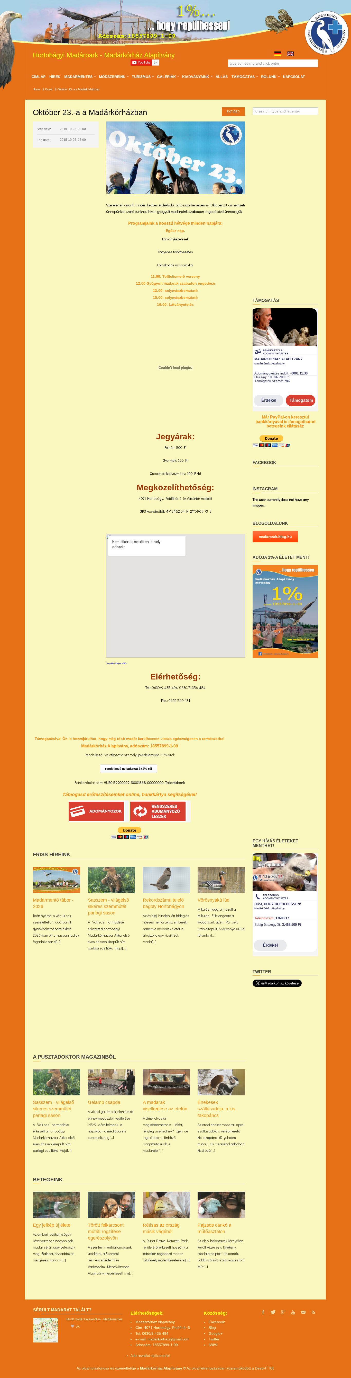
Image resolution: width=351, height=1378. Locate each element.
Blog (212, 1327)
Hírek (54, 77)
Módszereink (112, 77)
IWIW (213, 1345)
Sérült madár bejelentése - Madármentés (94, 1319)
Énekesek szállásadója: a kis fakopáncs (216, 1109)
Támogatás (243, 77)
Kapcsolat (294, 77)
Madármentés (78, 77)
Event (48, 89)
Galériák (166, 77)
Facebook (217, 1322)
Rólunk (268, 77)
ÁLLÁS (222, 77)
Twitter (214, 1339)
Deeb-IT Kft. (265, 1368)
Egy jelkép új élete (51, 1225)
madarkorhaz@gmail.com (168, 1339)
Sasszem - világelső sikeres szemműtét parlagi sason (108, 906)
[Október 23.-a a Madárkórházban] (175, 157)
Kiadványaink (195, 77)
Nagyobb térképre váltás (116, 663)
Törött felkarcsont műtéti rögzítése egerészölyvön (106, 1232)
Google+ (216, 1333)
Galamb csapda (104, 1102)
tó (168, 1355)
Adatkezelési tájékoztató (149, 1355)
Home (36, 89)
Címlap (38, 77)
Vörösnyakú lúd (213, 900)
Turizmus (141, 77)
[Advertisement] (139, 1010)
